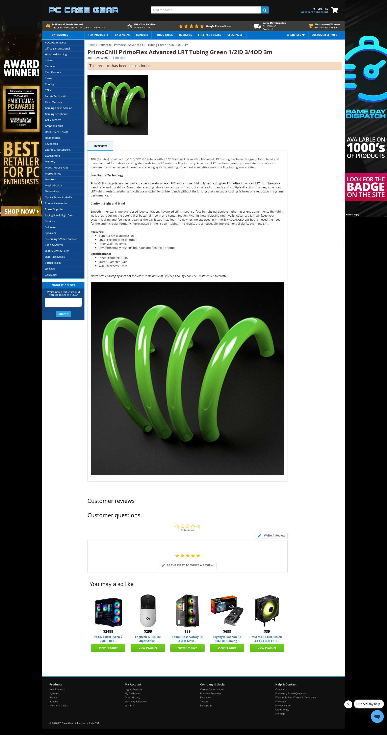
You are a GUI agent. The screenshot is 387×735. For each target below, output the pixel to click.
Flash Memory (53, 102)
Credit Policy (282, 709)
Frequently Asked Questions (291, 693)
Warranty (280, 701)
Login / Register (133, 689)
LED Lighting (52, 155)
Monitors (50, 179)
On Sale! (50, 269)
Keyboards (51, 144)
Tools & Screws (54, 245)
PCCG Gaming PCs (56, 42)
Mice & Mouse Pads (56, 167)
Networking (52, 191)
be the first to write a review (190, 565)
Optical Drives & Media (58, 197)
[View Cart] (333, 9)
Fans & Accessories (56, 96)
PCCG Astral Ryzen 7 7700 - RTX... (108, 639)
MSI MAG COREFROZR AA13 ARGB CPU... (267, 639)
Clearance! (51, 274)
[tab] (272, 535)
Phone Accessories (56, 203)
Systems (54, 693)
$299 (148, 631)
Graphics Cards (54, 126)
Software (50, 227)
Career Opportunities (212, 689)
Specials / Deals (58, 705)
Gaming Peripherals (56, 114)
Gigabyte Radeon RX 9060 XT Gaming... (227, 639)
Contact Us (281, 689)
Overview (100, 146)
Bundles (53, 701)
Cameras (50, 66)
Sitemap (280, 713)
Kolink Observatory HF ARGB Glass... (187, 639)
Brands (53, 697)
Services (50, 221)
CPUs (48, 90)
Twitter (204, 701)
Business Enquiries (210, 693)
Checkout (321, 12)
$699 (227, 631)
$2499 (108, 631)
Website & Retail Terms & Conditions (295, 697)
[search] (265, 9)
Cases (48, 78)
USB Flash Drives (55, 256)
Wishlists (130, 705)
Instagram (206, 705)
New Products (57, 689)
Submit (63, 314)
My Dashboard (133, 693)
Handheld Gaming (56, 54)
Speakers (50, 233)
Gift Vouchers (53, 120)
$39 (267, 631)
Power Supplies (54, 209)
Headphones (52, 138)
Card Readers (53, 72)
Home (91, 45)
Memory (50, 161)
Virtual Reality (53, 263)
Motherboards (53, 185)
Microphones (53, 173)
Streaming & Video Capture (61, 239)
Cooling (49, 84)
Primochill (118, 58)
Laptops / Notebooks (58, 149)
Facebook (205, 697)
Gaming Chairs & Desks (58, 108)
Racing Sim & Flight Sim (59, 215)
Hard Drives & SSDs (56, 132)
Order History (132, 697)
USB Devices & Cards (57, 251)
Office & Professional (57, 48)
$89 (187, 631)
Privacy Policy (282, 705)
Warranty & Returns (136, 701)
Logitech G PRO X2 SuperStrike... (148, 639)
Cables (49, 60)
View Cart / (308, 12)
